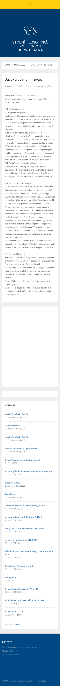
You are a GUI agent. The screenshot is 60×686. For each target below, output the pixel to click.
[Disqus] (30, 346)
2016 (23, 417)
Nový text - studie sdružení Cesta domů (24, 528)
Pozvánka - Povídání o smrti (19, 566)
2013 (20, 592)
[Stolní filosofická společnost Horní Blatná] (30, 30)
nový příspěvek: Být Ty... (17, 414)
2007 (19, 615)
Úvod (7, 65)
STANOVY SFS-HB (14, 612)
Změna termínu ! (13, 425)
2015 (20, 475)
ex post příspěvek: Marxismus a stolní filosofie (28, 471)
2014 (20, 532)
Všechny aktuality (12, 624)
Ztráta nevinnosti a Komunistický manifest (26, 505)
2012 (19, 603)
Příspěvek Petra (13, 483)
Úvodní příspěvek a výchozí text (21, 448)
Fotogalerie (10, 577)
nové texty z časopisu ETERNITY (21, 540)
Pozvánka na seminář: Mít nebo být (22, 460)
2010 (20, 520)
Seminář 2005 (20, 65)
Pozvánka (10, 494)
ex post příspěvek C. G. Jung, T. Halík (23, 517)
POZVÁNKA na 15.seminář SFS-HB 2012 (24, 600)
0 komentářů (46, 86)
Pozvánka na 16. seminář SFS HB (21, 589)
